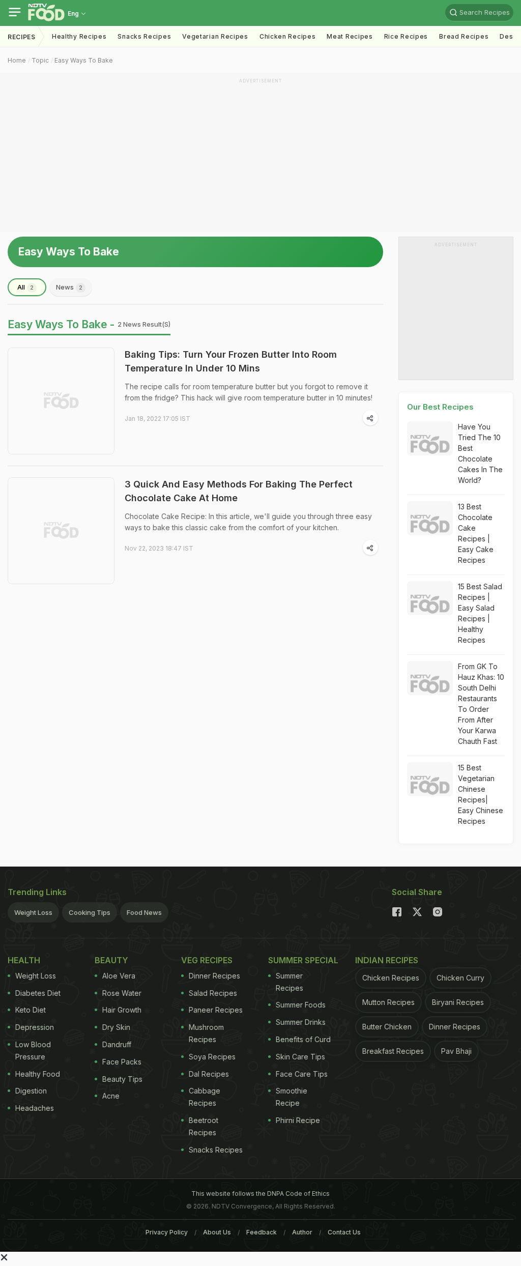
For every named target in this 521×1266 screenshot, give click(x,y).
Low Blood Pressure (33, 1050)
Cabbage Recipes (204, 1096)
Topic (40, 60)
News (69, 287)
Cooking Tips (89, 912)
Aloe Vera (118, 975)
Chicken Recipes (287, 36)
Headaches (34, 1108)
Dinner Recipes (214, 975)
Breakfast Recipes (393, 1051)
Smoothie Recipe (291, 1096)
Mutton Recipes (388, 1002)
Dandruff (116, 1044)
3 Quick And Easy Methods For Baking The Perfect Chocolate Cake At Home (239, 491)
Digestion (31, 1090)
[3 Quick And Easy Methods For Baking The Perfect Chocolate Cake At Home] (61, 530)
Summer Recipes (289, 981)
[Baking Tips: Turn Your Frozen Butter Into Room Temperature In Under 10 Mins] (61, 401)
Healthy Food (37, 1074)
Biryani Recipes (458, 1002)
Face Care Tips (302, 1074)
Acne (111, 1095)
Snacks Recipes (144, 36)
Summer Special (303, 960)
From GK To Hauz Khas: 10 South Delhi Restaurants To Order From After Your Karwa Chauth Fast (481, 703)
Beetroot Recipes (203, 1126)
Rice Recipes (406, 36)
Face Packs (121, 1061)
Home (17, 60)
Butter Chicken (387, 1026)
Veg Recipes (207, 960)
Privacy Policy (167, 1232)
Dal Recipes (209, 1074)
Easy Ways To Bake (83, 60)
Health (24, 960)
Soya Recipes (212, 1056)
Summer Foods (301, 1004)
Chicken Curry (460, 977)
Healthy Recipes (79, 36)
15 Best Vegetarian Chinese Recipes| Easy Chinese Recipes (480, 794)
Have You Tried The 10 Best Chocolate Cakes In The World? (480, 453)
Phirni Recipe (298, 1120)
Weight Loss (33, 912)
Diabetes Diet (38, 993)
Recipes (22, 37)
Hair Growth (121, 1009)
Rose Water (121, 993)
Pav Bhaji (456, 1051)
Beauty (111, 960)
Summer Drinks (301, 1022)
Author (302, 1232)
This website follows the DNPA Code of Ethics (260, 1193)
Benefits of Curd (303, 1039)
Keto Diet (30, 1009)
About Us (217, 1232)
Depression (34, 1027)
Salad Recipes (213, 993)
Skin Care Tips (300, 1056)
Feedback (261, 1232)
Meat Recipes (349, 36)
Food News (144, 912)
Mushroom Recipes (206, 1033)
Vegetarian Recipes (215, 36)
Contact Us (344, 1232)
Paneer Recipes (216, 1009)
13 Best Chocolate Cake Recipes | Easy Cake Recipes (476, 533)
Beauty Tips (122, 1079)
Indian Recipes (386, 960)
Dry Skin (116, 1027)
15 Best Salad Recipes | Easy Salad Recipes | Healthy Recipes (480, 613)
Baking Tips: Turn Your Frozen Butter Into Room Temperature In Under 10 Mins (231, 361)
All (25, 287)
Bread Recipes (463, 36)
